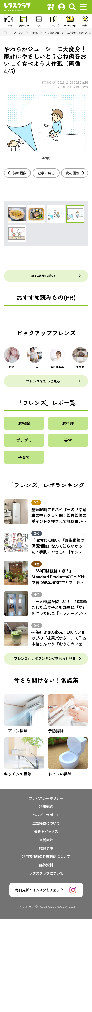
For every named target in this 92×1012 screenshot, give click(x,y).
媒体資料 (46, 864)
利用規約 (46, 806)
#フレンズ (49, 82)
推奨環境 (46, 848)
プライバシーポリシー (46, 798)
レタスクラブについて (46, 873)
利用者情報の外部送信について (46, 856)
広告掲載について (46, 823)
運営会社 (46, 839)
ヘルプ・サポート (46, 814)
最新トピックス (46, 831)
